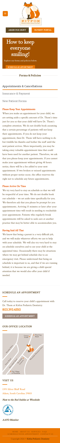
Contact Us (46, 434)
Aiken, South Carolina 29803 (17, 393)
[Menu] (5, 13)
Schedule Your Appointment (23, 434)
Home (15, 431)
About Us (25, 431)
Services (35, 431)
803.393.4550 (11, 309)
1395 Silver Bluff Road (13, 389)
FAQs (44, 431)
